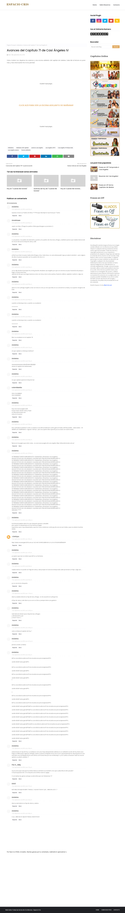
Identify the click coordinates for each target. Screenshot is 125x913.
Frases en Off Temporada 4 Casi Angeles (109, 168)
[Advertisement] (46, 27)
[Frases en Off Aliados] (105, 215)
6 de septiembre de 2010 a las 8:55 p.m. (22, 267)
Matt (9, 55)
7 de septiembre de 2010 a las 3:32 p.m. (22, 799)
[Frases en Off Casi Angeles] (105, 228)
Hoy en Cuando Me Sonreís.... (71, 189)
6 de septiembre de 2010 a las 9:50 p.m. (22, 424)
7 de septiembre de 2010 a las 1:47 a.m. (22, 552)
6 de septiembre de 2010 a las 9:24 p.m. (22, 376)
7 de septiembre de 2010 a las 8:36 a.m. (22, 566)
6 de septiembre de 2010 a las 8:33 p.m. (22, 209)
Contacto (116, 910)
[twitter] (105, 21)
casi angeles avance (13, 150)
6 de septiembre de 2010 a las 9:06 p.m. (22, 299)
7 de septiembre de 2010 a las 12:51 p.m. (22, 641)
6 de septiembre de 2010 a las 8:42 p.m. (22, 222)
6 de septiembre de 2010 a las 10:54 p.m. (22, 453)
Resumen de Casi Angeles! (108, 176)
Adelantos (19, 45)
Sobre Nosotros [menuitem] (105, 5)
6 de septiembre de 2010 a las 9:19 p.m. (22, 361)
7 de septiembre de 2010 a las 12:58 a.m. (22, 520)
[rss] (117, 21)
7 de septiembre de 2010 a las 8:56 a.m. (22, 579)
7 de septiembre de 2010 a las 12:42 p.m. (22, 627)
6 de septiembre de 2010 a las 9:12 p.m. (22, 334)
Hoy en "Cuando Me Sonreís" (17, 189)
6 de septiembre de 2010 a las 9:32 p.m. (22, 390)
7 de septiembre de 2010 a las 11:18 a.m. (22, 593)
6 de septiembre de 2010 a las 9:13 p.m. (22, 347)
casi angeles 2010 (50, 148)
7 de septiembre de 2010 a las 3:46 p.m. (22, 813)
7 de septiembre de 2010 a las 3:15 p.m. (22, 767)
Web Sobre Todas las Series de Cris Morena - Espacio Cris (23, 910)
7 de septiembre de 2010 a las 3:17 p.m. (22, 786)
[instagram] (98, 21)
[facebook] (92, 21)
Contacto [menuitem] (116, 5)
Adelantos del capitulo (22, 148)
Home (97, 910)
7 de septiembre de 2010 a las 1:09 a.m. (22, 539)
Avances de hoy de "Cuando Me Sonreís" (45, 190)
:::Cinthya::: (15, 536)
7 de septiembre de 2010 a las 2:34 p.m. (22, 748)
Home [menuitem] (95, 5)
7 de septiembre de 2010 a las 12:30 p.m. (22, 610)
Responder (14, 215)
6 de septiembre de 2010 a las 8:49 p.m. (22, 236)
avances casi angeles (37, 148)
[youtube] (111, 21)
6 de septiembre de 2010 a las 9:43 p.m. (22, 405)
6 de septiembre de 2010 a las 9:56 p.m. (22, 439)
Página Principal (11, 45)
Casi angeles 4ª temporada (65, 148)
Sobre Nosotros (106, 910)
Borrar (20, 215)
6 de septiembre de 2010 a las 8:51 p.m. (22, 251)
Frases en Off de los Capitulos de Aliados (106, 186)
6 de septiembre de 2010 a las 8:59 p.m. (22, 284)
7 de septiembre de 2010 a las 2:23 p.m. (22, 654)
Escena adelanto (26, 150)
